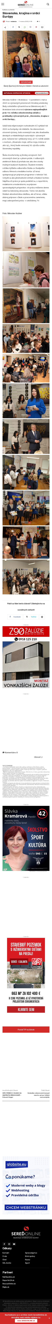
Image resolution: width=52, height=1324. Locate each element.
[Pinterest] (36, 27)
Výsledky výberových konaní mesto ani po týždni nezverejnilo (38, 1095)
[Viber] (30, 27)
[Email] (42, 27)
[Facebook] (13, 27)
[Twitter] (18, 27)
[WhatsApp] (24, 27)
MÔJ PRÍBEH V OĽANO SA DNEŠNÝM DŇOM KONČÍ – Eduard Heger (12, 1095)
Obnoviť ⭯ (38, 757)
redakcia (13, 21)
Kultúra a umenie (8, 9)
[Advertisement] (26, 721)
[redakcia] (4, 21)
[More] (42, 616)
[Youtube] (14, 1244)
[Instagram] (9, 1244)
